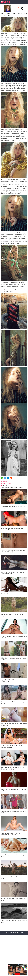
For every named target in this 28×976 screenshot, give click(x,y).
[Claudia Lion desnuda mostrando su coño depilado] (14, 786)
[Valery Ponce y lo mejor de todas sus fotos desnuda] (14, 633)
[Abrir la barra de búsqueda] (22, 2)
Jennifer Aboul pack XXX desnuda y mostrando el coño (12, 529)
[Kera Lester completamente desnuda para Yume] (14, 874)
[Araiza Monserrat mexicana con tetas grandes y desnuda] (14, 742)
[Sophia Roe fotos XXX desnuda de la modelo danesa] (14, 677)
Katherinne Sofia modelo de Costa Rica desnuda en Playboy (13, 551)
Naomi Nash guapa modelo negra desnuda (14, 594)
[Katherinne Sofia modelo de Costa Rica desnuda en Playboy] (14, 547)
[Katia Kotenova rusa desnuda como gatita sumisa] (14, 503)
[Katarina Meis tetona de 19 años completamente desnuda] (14, 830)
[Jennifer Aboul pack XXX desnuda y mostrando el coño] (14, 525)
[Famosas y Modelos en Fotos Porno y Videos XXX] (5, 2)
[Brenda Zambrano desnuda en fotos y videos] (14, 852)
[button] (2, 478)
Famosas (4, 481)
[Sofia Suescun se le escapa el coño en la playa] (14, 808)
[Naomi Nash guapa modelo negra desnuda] (14, 591)
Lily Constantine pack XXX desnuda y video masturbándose (12, 768)
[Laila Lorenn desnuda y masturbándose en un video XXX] (14, 721)
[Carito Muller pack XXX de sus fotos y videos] (14, 699)
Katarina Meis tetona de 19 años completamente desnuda (10, 833)
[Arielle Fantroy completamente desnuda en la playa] (14, 917)
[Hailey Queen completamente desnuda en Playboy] (14, 655)
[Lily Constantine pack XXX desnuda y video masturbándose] (14, 764)
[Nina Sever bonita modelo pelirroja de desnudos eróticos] (14, 569)
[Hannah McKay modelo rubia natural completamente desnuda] (14, 611)
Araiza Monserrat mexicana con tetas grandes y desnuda (12, 746)
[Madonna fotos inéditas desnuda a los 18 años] (14, 896)
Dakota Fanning (6, 483)
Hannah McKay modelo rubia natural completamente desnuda (12, 615)
